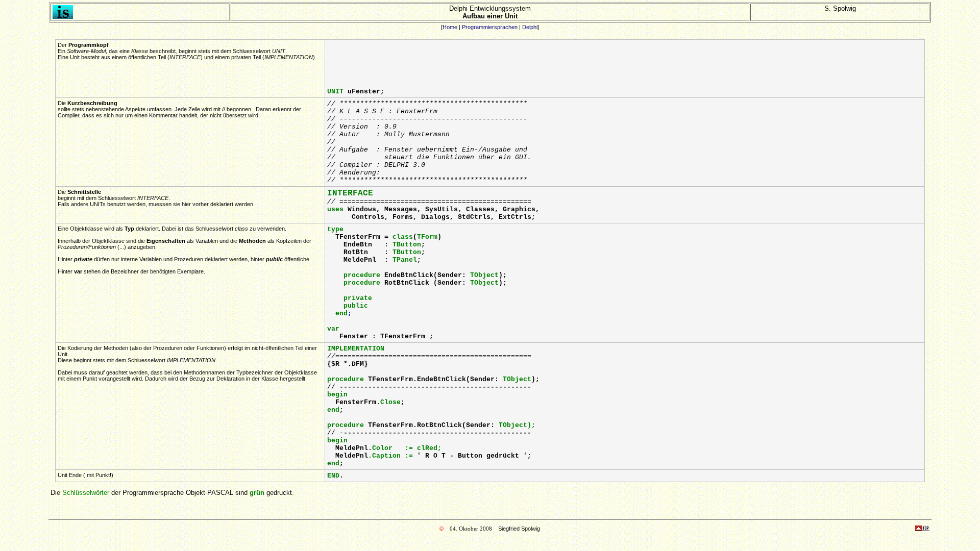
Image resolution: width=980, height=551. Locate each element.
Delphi (529, 27)
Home (450, 27)
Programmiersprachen (490, 27)
